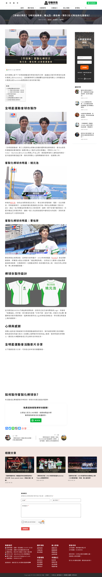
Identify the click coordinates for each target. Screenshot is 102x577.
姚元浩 (12, 202)
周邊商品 (54, 552)
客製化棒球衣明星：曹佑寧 (17, 92)
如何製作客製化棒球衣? (14, 100)
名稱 (24, 500)
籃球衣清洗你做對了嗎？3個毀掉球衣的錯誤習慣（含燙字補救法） (87, 92)
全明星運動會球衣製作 (13, 88)
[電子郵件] (6, 3)
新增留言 (25, 506)
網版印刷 (54, 562)
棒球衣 (50, 19)
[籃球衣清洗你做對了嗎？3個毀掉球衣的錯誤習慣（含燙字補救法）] (77, 91)
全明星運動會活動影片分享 (14, 98)
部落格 (77, 8)
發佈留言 (25, 529)
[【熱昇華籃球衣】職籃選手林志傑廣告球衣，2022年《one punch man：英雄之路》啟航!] (19, 465)
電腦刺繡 (54, 566)
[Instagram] (13, 3)
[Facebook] (10, 3)
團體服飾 (54, 550)
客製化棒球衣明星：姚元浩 (17, 90)
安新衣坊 (72, 545)
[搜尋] (85, 7)
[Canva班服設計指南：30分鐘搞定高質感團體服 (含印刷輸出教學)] (77, 103)
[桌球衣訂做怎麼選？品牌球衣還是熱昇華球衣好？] (77, 134)
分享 (24, 428)
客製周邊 (40, 564)
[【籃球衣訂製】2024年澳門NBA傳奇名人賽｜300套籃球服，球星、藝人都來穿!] (82, 465)
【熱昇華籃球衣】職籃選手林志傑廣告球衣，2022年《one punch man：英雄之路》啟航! (19, 478)
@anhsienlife (18, 554)
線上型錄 (66, 8)
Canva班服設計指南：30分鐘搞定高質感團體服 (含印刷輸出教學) (87, 104)
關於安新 (31, 8)
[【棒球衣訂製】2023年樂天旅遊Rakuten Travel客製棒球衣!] (51, 465)
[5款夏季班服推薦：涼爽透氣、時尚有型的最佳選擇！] (77, 115)
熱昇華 (62, 19)
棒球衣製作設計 (11, 94)
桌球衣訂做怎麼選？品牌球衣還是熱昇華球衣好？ (87, 135)
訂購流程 (40, 550)
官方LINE (18, 562)
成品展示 (55, 19)
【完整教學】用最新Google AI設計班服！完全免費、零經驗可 (87, 125)
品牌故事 (40, 548)
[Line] (17, 3)
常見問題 (40, 552)
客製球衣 (40, 560)
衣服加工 (54, 8)
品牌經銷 (54, 554)
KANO (54, 258)
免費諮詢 (93, 3)
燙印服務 (54, 564)
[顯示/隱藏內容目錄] (22, 86)
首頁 (22, 8)
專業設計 (40, 566)
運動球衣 (54, 548)
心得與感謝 (10, 96)
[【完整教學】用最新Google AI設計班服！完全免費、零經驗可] (77, 125)
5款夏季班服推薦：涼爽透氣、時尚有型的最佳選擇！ (87, 115)
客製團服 (40, 562)
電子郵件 (56, 500)
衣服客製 (43, 8)
